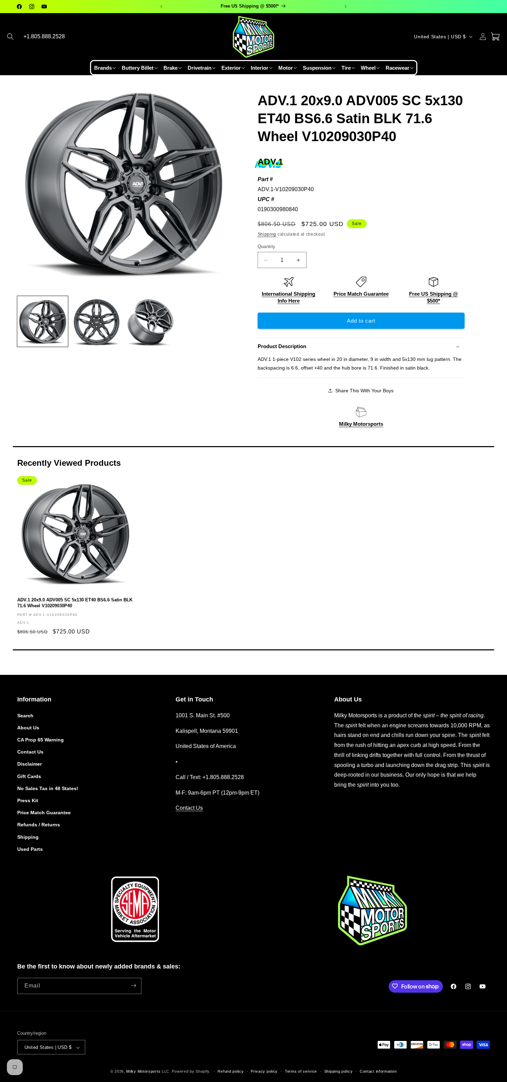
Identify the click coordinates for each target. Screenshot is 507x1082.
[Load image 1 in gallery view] (42, 321)
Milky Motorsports (361, 424)
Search (25, 715)
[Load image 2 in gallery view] (96, 321)
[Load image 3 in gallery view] (150, 321)
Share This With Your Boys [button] (364, 390)
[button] (10, 36)
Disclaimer (29, 764)
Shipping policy (338, 1071)
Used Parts (30, 849)
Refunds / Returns (38, 824)
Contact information (378, 1071)
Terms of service (301, 1071)
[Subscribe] (133, 985)
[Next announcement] (345, 6)
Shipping (267, 234)
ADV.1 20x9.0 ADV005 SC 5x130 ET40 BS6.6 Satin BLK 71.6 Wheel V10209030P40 (74, 602)
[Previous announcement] (161, 6)
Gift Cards (29, 776)
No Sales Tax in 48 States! (47, 788)
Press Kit (27, 800)
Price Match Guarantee (361, 294)
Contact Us (30, 752)
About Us (28, 727)
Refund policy (230, 1071)
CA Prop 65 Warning (40, 739)
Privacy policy (264, 1071)
